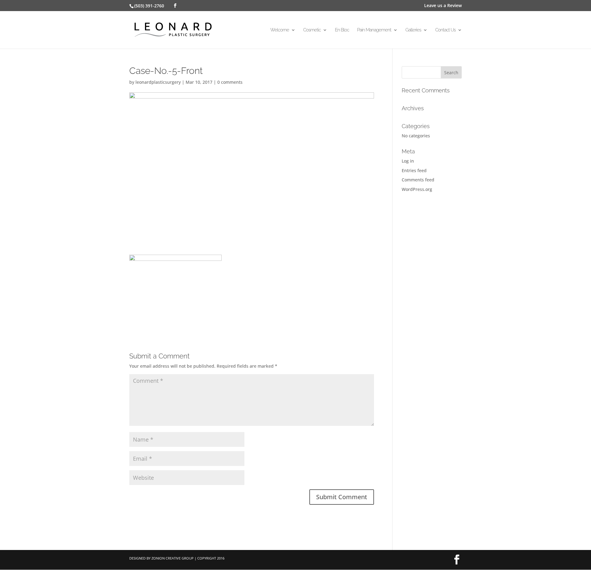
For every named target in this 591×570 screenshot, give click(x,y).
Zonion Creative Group (172, 558)
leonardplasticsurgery (158, 82)
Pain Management (374, 30)
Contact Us (445, 30)
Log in (408, 161)
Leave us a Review (443, 5)
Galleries (413, 30)
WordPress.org (417, 189)
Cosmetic (312, 30)
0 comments (230, 82)
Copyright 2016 (210, 558)
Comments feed (418, 180)
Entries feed (414, 170)
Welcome (279, 30)
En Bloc (342, 30)
